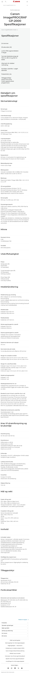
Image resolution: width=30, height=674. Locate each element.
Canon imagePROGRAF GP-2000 (8, 29)
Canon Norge (14, 665)
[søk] (6, 2)
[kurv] (2, 2)
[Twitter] (18, 668)
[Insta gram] (11, 668)
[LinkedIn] (15, 668)
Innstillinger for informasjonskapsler (15, 661)
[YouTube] (21, 668)
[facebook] (8, 668)
